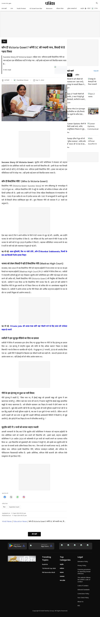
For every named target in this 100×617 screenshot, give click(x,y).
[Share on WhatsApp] (17, 497)
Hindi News (7, 521)
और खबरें (34, 534)
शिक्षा (4, 41)
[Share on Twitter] (11, 497)
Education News (20, 521)
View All (96, 71)
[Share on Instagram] (23, 497)
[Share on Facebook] (4, 497)
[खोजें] (96, 3)
